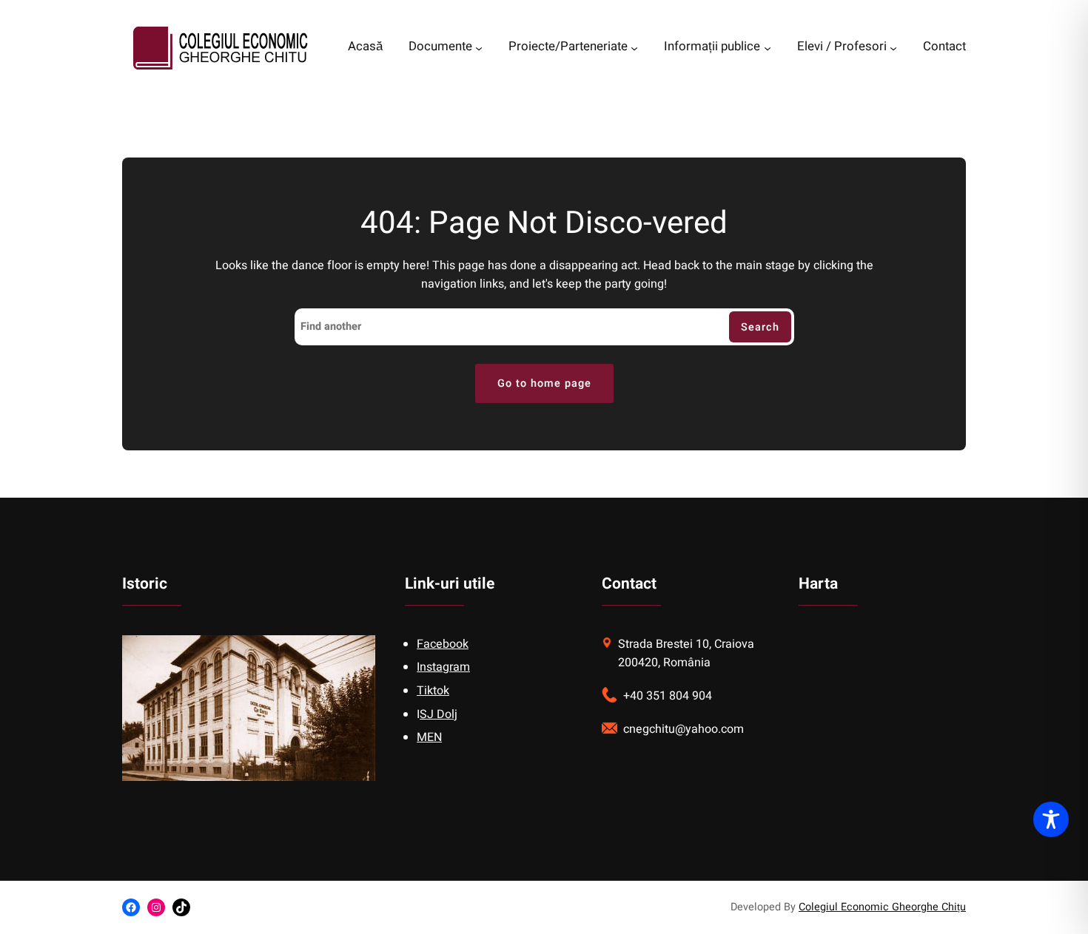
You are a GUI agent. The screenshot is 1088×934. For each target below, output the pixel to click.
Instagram (443, 667)
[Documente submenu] (479, 48)
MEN (429, 737)
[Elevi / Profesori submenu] (893, 48)
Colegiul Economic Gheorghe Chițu (882, 907)
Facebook (443, 644)
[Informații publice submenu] (767, 48)
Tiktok (433, 691)
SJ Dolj (438, 714)
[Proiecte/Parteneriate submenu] (634, 48)
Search (760, 327)
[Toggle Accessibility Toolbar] (1051, 819)
